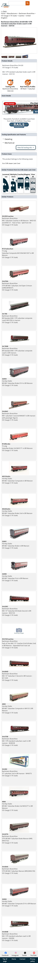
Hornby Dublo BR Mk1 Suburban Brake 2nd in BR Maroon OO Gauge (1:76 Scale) (17, 512)
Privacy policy (32, 960)
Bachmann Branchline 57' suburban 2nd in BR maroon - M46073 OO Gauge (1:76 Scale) (17, 772)
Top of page (5, 960)
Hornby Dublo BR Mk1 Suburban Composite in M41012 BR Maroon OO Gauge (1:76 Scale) (17, 708)
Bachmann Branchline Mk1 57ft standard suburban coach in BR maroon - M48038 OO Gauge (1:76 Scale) (16, 741)
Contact (22, 959)
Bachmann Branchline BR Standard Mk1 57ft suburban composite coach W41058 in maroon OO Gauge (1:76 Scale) (17, 318)
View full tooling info (25, 147)
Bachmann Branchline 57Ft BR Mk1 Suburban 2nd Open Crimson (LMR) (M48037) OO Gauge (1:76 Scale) (17, 285)
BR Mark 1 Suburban (27, 88)
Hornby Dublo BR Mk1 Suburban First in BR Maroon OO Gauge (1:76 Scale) (15, 577)
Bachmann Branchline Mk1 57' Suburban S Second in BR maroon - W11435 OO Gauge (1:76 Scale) (17, 675)
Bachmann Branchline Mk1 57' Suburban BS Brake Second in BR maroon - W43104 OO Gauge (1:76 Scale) (16, 610)
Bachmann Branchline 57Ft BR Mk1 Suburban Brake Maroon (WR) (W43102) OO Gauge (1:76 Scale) (17, 838)
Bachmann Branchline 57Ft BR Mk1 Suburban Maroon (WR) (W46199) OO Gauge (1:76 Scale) (18, 870)
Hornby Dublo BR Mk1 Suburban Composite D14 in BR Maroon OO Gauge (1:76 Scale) (19, 902)
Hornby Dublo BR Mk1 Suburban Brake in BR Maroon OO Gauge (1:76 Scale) (15, 544)
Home (14, 959)
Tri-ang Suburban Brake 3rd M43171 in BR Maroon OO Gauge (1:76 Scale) (17, 447)
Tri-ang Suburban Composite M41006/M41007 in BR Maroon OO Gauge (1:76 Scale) (18, 253)
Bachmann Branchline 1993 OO (10, 89)
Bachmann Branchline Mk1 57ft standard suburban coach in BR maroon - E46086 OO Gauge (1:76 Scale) (16, 936)
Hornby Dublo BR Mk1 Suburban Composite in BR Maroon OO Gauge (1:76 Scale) (17, 479)
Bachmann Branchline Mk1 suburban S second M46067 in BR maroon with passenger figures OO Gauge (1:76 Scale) (18, 415)
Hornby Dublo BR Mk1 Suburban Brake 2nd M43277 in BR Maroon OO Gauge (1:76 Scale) (17, 806)
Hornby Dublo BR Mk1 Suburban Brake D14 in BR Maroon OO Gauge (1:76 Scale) (17, 382)
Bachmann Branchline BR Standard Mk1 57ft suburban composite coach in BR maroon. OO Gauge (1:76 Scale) (17, 350)
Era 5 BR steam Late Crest (11, 163)
